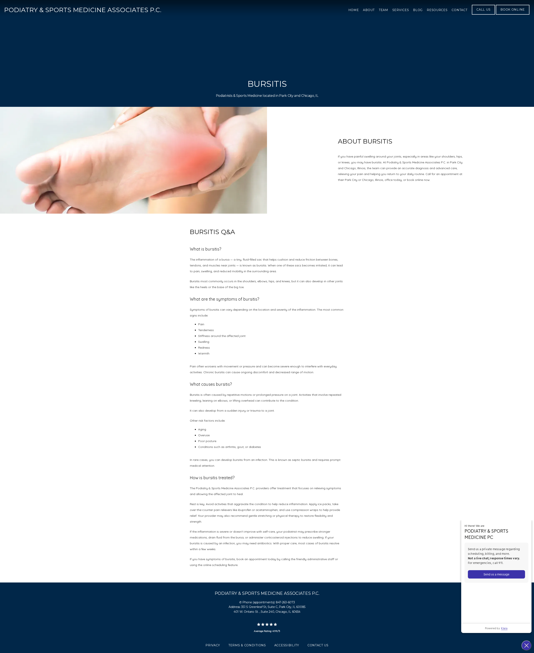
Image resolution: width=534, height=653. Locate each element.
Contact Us (318, 645)
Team (383, 10)
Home (353, 10)
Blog (418, 10)
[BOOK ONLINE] (512, 14)
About (369, 10)
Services (400, 10)
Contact (459, 10)
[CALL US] (483, 14)
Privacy (212, 645)
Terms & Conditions (247, 645)
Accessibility (286, 645)
